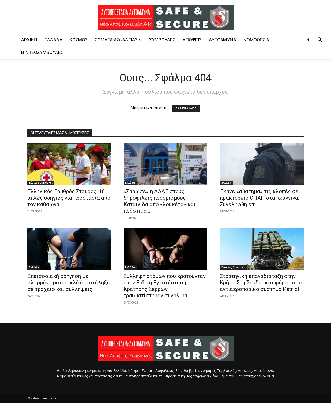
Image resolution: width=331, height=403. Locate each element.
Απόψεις (192, 39)
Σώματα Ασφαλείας (116, 39)
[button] (319, 40)
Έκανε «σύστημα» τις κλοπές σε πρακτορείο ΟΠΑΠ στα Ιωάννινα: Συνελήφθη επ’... (259, 197)
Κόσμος (79, 39)
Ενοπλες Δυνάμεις (233, 267)
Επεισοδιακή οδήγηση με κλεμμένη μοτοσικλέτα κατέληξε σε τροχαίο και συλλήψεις (68, 282)
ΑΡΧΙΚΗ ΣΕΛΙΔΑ (186, 108)
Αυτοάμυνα (222, 39)
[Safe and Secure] (165, 17)
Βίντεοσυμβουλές (42, 52)
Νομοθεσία (256, 39)
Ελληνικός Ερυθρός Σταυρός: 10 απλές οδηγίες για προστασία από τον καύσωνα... (68, 197)
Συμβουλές (162, 39)
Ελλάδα (53, 39)
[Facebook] (308, 40)
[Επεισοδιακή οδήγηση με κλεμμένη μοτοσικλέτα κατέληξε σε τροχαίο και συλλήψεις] (69, 249)
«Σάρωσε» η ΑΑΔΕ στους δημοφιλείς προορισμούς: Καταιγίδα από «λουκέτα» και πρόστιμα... (159, 201)
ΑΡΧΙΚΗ (29, 39)
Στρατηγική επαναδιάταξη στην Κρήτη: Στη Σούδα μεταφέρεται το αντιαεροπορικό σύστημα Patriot (261, 282)
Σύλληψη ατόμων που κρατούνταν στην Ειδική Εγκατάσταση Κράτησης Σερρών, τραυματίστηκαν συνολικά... (165, 286)
